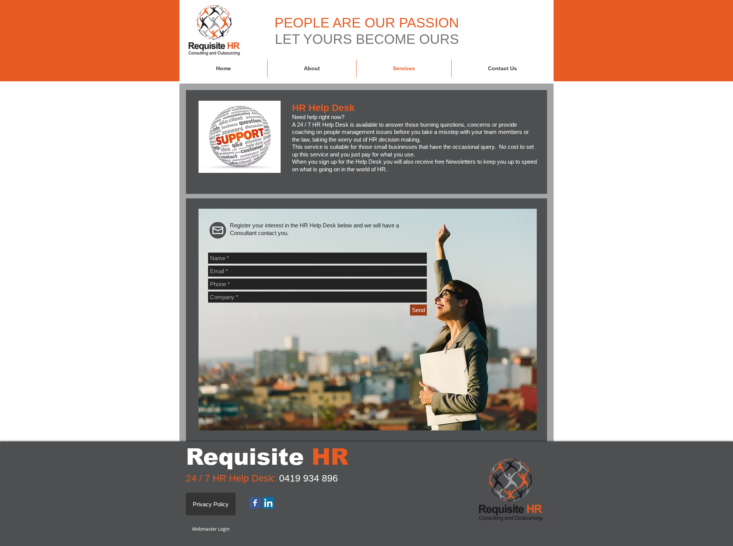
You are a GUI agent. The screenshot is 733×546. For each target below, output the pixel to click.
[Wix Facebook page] (255, 503)
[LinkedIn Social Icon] (268, 503)
